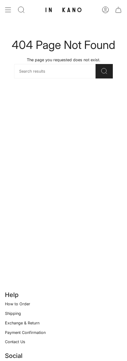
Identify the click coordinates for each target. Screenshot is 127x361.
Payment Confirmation (25, 332)
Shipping (13, 313)
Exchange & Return (22, 323)
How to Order (17, 304)
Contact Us (15, 341)
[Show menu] (8, 10)
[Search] (21, 10)
